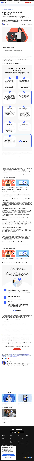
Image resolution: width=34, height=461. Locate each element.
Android (18, 453)
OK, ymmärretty (8, 455)
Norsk (20, 355)
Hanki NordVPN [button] (28, 2)
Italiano (8, 355)
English (14, 354)
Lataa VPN (17, 2)
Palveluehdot (21, 441)
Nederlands (17, 355)
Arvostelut (3, 443)
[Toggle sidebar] (32, 2)
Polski (22, 355)
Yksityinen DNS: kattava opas (22, 189)
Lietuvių (14, 355)
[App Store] (13, 432)
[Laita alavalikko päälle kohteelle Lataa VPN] (19, 2)
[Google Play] (20, 432)
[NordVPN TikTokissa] (2, 358)
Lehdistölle (11, 445)
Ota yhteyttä (19, 444)
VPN (2, 334)
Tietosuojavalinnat (20, 440)
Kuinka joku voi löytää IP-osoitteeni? (8, 47)
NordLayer (29, 438)
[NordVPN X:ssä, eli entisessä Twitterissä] (3, 358)
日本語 (10, 355)
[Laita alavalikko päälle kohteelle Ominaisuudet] (15, 2)
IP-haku (11, 438)
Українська (8, 356)
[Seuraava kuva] (31, 453)
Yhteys (3, 187)
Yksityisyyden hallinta (8, 457)
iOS (23, 453)
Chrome (27, 453)
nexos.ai (29, 447)
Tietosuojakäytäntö (21, 438)
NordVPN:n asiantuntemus (5, 403)
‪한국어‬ (12, 355)
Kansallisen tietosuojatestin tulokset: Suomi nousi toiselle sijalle (9, 407)
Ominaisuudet (13, 2)
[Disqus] (17, 379)
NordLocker (29, 441)
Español (23, 354)
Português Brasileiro (25, 355)
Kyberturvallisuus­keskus (12, 442)
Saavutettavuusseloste (21, 443)
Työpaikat (5, 438)
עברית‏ (28, 354)
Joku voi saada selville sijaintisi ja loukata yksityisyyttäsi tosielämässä (12, 50)
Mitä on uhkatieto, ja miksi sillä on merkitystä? (8, 422)
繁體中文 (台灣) (12, 356)
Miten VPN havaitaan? (22, 404)
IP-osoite (3, 56)
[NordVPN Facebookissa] (5, 358)
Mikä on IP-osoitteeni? (13, 440)
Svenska (3, 356)
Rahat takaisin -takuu (5, 440)
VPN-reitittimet (4, 441)
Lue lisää (22, 2)
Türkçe (5, 356)
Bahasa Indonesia (4, 355)
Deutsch (11, 354)
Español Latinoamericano (18, 354)
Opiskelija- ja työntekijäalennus (4, 445)
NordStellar (29, 443)
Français (25, 354)
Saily (29, 446)
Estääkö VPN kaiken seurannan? (8, 189)
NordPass (29, 440)
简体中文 (15, 356)
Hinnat (9, 2)
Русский (30, 355)
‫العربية (9, 354)
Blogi (2, 9)
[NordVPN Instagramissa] (6, 358)
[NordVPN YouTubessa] (8, 358)
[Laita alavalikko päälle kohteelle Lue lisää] (23, 2)
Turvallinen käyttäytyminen (8, 9)
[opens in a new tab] (13, 429)
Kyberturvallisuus (4, 418)
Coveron (29, 444)
